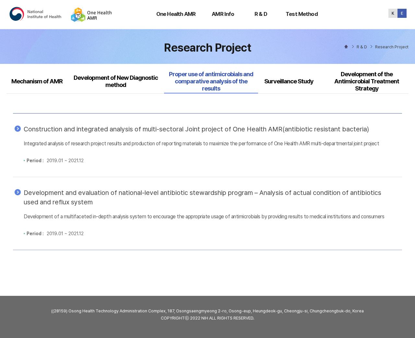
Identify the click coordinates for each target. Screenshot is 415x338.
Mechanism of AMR (37, 81)
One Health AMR (176, 14)
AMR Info (223, 14)
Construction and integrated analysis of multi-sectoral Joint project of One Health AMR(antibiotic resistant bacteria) (196, 129)
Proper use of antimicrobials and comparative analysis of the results (211, 81)
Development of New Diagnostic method (116, 81)
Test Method (302, 14)
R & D (261, 14)
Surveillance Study (289, 81)
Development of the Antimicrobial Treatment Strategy (366, 81)
